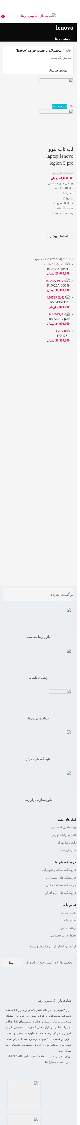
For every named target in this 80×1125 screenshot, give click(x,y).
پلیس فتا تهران (66, 842)
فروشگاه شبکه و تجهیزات (59, 870)
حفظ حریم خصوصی (63, 935)
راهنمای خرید (67, 928)
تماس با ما (69, 905)
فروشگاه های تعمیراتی (61, 877)
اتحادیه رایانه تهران (64, 835)
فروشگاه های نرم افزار (60, 893)
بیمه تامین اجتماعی (63, 827)
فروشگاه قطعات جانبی (61, 885)
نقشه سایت (68, 912)
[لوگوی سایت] (38, 15)
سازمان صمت (67, 850)
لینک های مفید (67, 819)
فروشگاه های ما (65, 862)
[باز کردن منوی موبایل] (72, 15)
